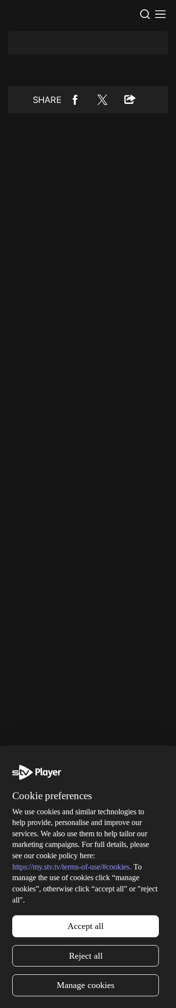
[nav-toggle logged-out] (160, 14)
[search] (145, 14)
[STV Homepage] (27, 14)
